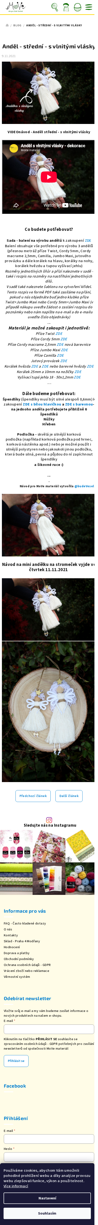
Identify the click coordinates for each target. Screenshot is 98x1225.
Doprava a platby (16, 953)
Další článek (69, 796)
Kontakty (11, 935)
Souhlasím (47, 1213)
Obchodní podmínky (19, 959)
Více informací (16, 1186)
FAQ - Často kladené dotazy (25, 923)
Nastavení (47, 1198)
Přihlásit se (16, 1061)
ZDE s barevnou (79, 404)
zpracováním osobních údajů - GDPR (31, 1044)
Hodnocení (12, 947)
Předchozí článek (33, 796)
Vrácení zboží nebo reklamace (26, 971)
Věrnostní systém (17, 977)
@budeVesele (85, 486)
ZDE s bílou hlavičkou (42, 404)
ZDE (88, 240)
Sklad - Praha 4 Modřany (22, 941)
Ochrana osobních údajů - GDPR (27, 965)
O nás (8, 929)
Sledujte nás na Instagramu (50, 826)
